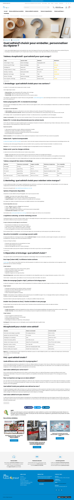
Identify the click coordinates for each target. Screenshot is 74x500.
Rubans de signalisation (46, 11)
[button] (28, 407)
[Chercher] (48, 7)
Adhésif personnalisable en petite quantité (33, 3)
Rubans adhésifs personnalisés (16, 11)
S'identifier (61, 3)
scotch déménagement (38, 97)
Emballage (6, 13)
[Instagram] (70, 3)
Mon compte (44, 3)
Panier (52, 3)
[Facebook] (66, 3)
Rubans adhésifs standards (31, 11)
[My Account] (66, 7)
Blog (49, 3)
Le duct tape (6, 262)
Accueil (5, 11)
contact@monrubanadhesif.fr (60, 483)
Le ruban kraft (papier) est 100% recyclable (12, 141)
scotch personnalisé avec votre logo (18, 212)
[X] (68, 3)
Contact (56, 3)
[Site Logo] (6, 7)
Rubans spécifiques (59, 11)
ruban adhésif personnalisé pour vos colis (23, 188)
